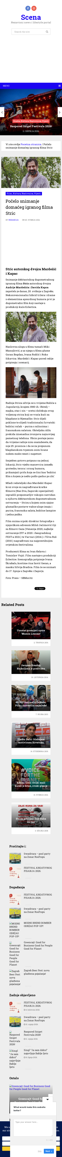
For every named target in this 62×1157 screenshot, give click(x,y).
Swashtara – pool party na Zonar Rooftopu (37, 855)
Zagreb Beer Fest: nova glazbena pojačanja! (36, 972)
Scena (31, 17)
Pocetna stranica (31, 144)
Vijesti (37, 193)
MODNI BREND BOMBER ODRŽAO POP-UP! (37, 924)
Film (9, 193)
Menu (6, 86)
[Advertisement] (31, 62)
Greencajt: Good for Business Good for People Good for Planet (38, 945)
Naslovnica (27, 193)
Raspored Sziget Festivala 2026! (33, 1033)
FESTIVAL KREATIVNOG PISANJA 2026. (38, 869)
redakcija (14, 220)
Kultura (17, 193)
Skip (40, 1151)
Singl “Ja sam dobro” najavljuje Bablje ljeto (36, 1052)
